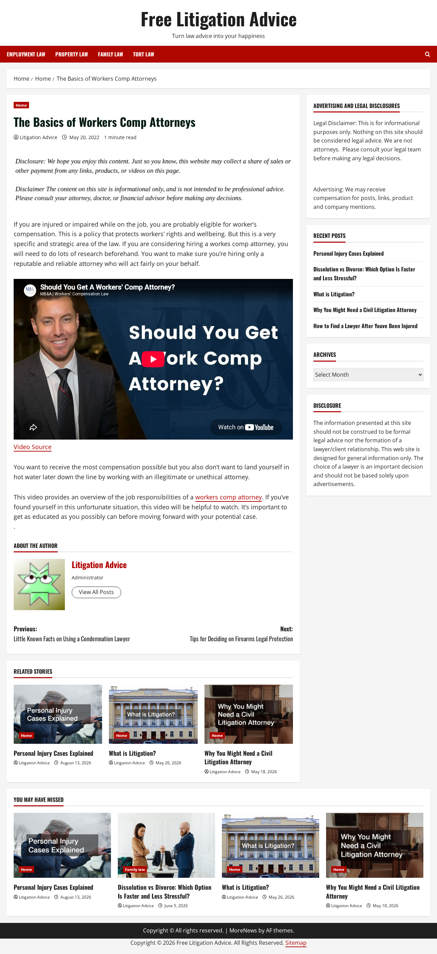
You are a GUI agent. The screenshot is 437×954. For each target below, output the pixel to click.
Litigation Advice (38, 137)
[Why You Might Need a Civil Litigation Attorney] (249, 714)
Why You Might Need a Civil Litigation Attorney (238, 757)
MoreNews (243, 930)
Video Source (33, 447)
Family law (135, 869)
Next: (241, 633)
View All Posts (96, 592)
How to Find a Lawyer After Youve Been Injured (365, 326)
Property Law (71, 54)
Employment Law (26, 54)
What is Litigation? (132, 753)
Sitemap (296, 942)
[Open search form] (427, 54)
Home (21, 105)
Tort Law (143, 54)
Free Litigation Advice (219, 18)
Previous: (72, 633)
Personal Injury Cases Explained (53, 753)
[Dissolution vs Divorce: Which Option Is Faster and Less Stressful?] (166, 845)
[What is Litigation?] (153, 714)
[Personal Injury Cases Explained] (58, 714)
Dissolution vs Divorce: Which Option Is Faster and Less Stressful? (164, 891)
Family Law (110, 54)
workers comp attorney (228, 497)
